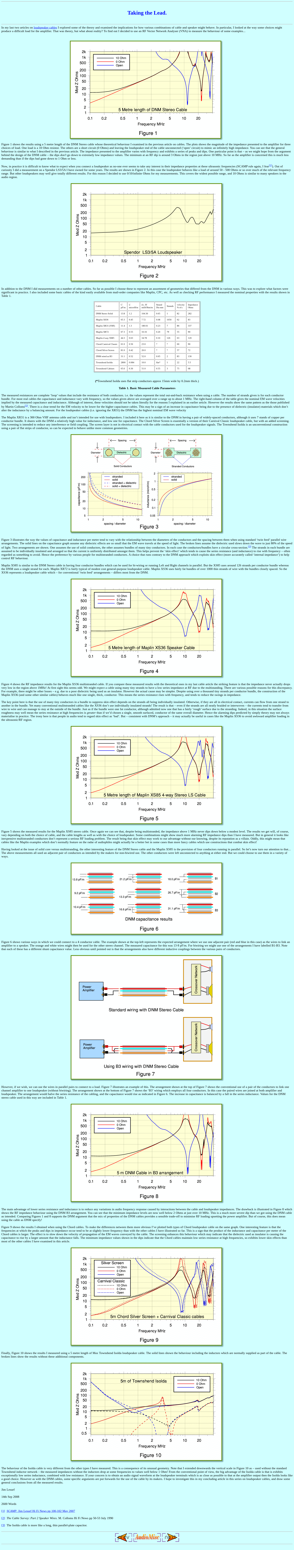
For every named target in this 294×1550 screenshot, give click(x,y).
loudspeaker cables (45, 27)
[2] (26, 405)
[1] (270, 165)
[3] (249, 546)
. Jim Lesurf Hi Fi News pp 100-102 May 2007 (41, 1511)
